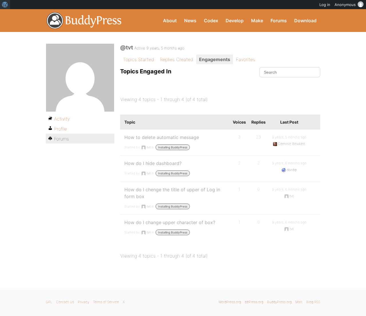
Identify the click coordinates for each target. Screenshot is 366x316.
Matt (299, 302)
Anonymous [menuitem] (345, 4)
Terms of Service (106, 302)
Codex (211, 20)
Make (257, 20)
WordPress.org (229, 302)
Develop (235, 20)
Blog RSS (313, 302)
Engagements (214, 59)
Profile (60, 129)
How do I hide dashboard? (153, 163)
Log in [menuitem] (324, 4)
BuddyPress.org (84, 20)
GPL (49, 302)
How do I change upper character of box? (169, 222)
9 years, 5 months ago (289, 137)
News (190, 20)
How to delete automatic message (161, 137)
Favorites (245, 59)
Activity (62, 119)
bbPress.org (254, 302)
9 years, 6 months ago (289, 163)
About (170, 20)
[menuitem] (5, 4)
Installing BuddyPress (172, 147)
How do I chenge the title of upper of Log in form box (172, 193)
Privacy (83, 302)
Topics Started (138, 59)
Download (305, 20)
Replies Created (176, 59)
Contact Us (65, 302)
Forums (278, 20)
